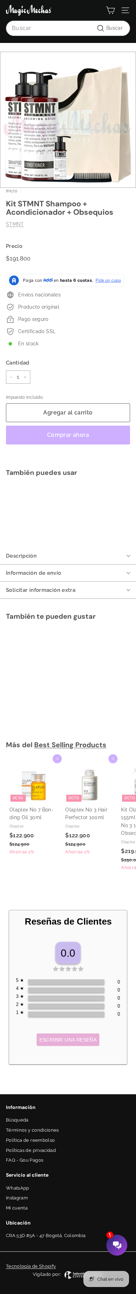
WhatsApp (17, 1188)
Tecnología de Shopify (31, 1266)
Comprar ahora (68, 435)
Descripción (21, 556)
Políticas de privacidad (31, 1150)
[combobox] (68, 28)
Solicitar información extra (40, 590)
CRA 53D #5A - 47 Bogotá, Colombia (46, 1235)
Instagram (17, 1197)
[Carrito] (110, 10)
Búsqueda (17, 1120)
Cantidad (18, 363)
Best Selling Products (70, 744)
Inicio (11, 191)
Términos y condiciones (32, 1130)
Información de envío (33, 573)
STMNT (15, 224)
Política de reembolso (30, 1140)
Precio (14, 246)
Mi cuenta (17, 1208)
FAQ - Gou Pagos (24, 1160)
